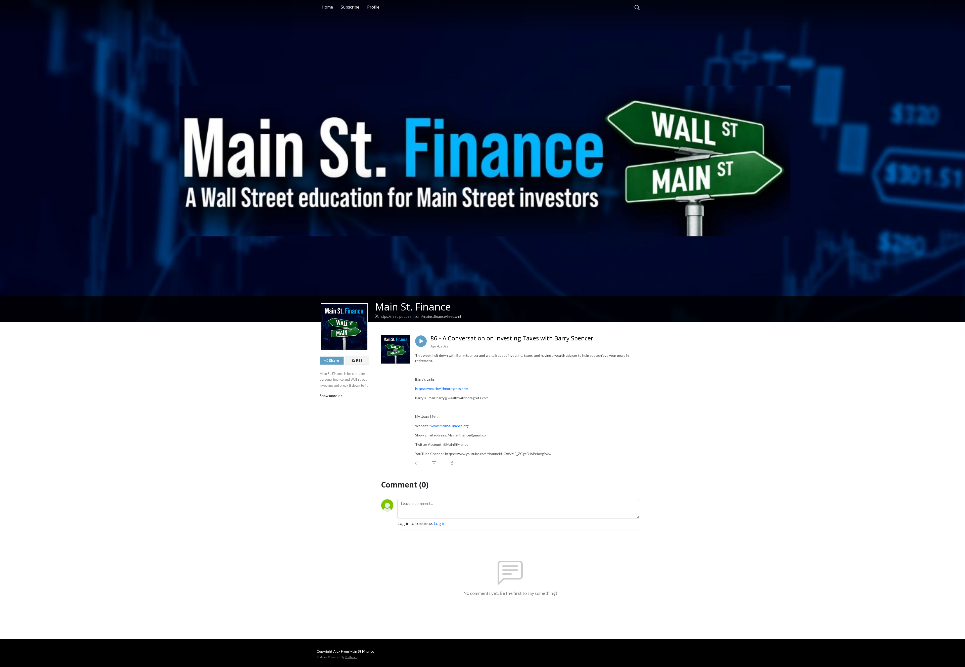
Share (334, 360)
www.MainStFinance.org (449, 426)
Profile (373, 7)
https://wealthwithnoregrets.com (441, 388)
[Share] (451, 463)
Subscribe (350, 7)
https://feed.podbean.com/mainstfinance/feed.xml (420, 316)
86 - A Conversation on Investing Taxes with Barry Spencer (511, 338)
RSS (359, 360)
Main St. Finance (413, 307)
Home (327, 7)
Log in (440, 523)
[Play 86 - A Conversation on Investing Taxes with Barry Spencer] (421, 341)
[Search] (637, 7)
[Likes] (417, 463)
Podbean (351, 657)
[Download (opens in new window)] (434, 463)
